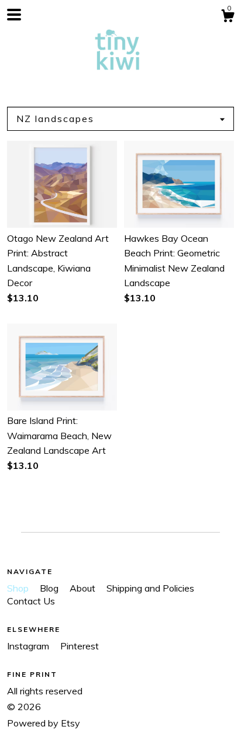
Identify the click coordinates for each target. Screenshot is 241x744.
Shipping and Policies (150, 588)
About (84, 588)
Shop (19, 588)
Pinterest (79, 646)
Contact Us (31, 601)
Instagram (29, 646)
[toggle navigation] (14, 14)
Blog (50, 588)
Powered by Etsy (43, 723)
